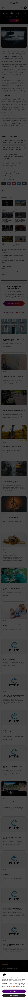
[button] (25, 974)
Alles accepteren (14, 991)
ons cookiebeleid (11, 986)
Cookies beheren (14, 995)
